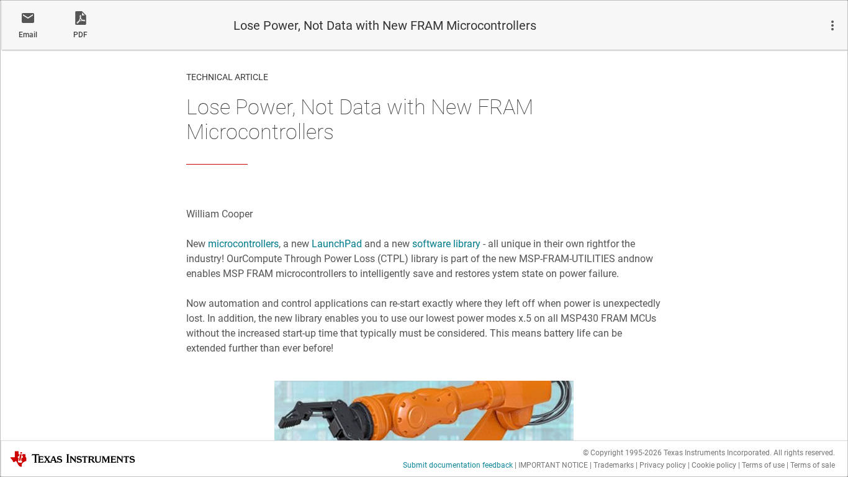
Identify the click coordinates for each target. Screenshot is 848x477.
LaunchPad (337, 244)
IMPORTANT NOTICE (553, 465)
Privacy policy (662, 465)
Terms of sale (812, 465)
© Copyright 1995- (622, 452)
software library (446, 244)
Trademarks (613, 465)
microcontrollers (243, 244)
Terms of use (763, 465)
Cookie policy (714, 465)
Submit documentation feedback (458, 465)
